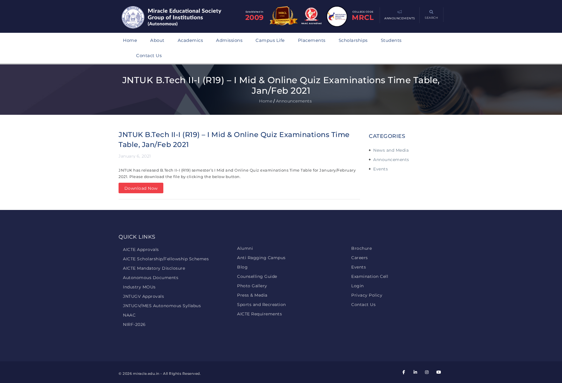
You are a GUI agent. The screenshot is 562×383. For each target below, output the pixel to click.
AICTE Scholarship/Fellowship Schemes (166, 258)
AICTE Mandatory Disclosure (154, 268)
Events (380, 169)
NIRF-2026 (134, 324)
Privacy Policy (366, 295)
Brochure (361, 248)
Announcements (391, 159)
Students (391, 40)
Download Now (141, 188)
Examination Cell (369, 276)
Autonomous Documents (150, 277)
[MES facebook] (404, 372)
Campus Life (270, 40)
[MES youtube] (438, 372)
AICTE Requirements (259, 314)
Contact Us (149, 55)
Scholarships (353, 40)
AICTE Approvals (141, 249)
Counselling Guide (257, 276)
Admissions (229, 40)
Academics (190, 40)
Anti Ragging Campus (261, 257)
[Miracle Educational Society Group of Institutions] (177, 17)
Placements (311, 40)
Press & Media (252, 295)
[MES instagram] (427, 372)
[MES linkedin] (415, 372)
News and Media (391, 150)
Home (130, 40)
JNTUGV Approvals (143, 296)
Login (357, 285)
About (157, 40)
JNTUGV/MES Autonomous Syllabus (162, 305)
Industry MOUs (139, 287)
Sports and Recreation (261, 304)
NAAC (129, 315)
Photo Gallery (252, 285)
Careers (359, 257)
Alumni (245, 248)
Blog (242, 267)
